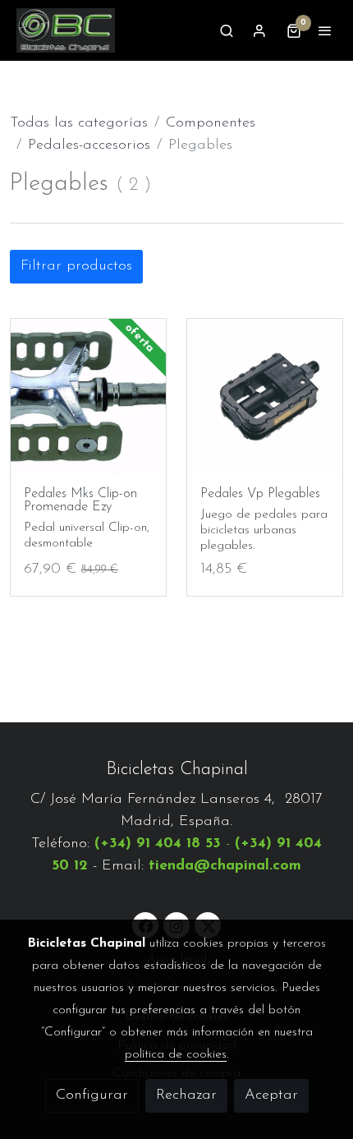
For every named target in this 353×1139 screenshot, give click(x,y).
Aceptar (271, 1095)
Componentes (210, 123)
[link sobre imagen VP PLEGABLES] (264, 396)
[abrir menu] (325, 30)
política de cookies (176, 1054)
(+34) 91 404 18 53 (157, 844)
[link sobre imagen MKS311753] (88, 396)
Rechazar (186, 1095)
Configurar (92, 1095)
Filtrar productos (76, 266)
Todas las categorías (79, 123)
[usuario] (259, 30)
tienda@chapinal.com (225, 866)
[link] (65, 30)
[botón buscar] (226, 30)
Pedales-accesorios (89, 145)
